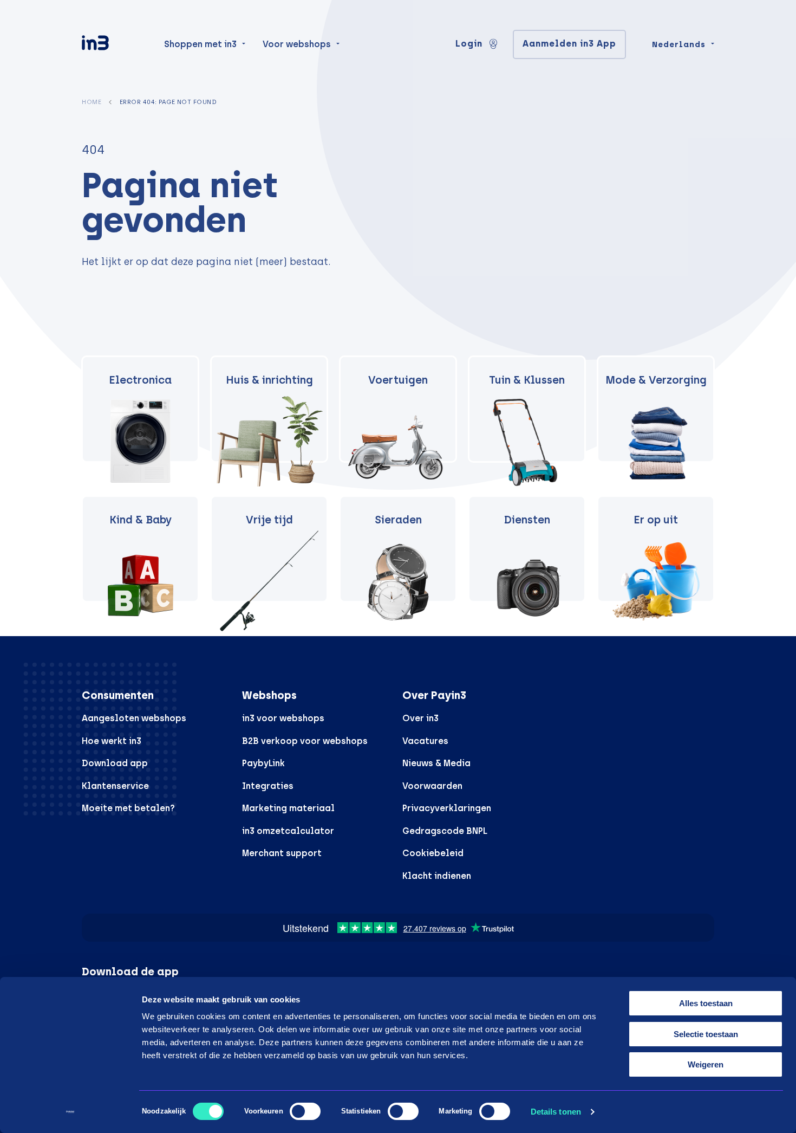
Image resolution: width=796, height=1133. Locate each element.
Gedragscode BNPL (444, 831)
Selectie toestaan (706, 1034)
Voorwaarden (432, 786)
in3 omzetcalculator (288, 831)
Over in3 (420, 718)
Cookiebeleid (433, 853)
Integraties (267, 786)
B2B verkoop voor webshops (305, 741)
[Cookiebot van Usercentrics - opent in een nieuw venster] (70, 1112)
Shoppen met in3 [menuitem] (200, 44)
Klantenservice (115, 786)
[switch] (305, 1111)
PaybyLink (263, 763)
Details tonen (556, 1111)
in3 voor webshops (283, 718)
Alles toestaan (706, 1003)
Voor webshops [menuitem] (297, 44)
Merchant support (282, 853)
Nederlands (679, 44)
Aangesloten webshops (134, 718)
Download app (115, 763)
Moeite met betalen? (128, 808)
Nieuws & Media (436, 763)
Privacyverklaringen (446, 808)
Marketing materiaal (288, 808)
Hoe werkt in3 (111, 741)
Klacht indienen (436, 876)
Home (91, 102)
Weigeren (705, 1064)
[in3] (114, 45)
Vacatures (425, 741)
